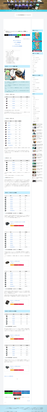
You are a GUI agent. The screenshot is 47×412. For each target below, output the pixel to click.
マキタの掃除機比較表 (26, 408)
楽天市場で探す (16, 225)
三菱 (33, 72)
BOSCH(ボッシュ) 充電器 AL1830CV (15, 335)
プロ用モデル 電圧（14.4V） (10, 52)
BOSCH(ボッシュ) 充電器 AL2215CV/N (15, 366)
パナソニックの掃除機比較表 (33, 407)
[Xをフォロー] (15, 398)
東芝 (34, 106)
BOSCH (34, 84)
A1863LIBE (11, 208)
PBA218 (14, 168)
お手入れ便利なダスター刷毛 (36, 89)
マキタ (34, 77)
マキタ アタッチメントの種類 (30, 409)
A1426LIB (13, 105)
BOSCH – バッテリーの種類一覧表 (10, 51)
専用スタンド (34, 91)
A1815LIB (9, 125)
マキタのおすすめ (36, 79)
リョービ (35, 116)
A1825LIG (13, 166)
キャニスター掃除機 (36, 118)
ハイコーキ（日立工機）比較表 (32, 408)
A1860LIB (9, 140)
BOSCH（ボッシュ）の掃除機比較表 (39, 408)
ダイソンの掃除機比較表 (9, 407)
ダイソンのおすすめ (36, 57)
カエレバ (13, 223)
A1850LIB (9, 138)
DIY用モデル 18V (9, 54)
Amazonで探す (12, 225)
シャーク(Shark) (35, 62)
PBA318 (14, 170)
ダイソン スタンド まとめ (20, 408)
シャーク (35, 101)
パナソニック (34, 67)
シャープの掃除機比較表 (27, 407)
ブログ (34, 96)
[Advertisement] (17, 24)
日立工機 (35, 109)
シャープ (34, 64)
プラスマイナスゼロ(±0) (37, 111)
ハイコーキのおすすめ (36, 82)
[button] (17, 37)
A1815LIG (13, 164)
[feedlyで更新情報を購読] (18, 398)
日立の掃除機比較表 (15, 408)
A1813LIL (13, 162)
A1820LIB (9, 127)
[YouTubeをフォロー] (16, 398)
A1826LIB (9, 129)
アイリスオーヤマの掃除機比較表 (9, 408)
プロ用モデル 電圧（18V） (10, 53)
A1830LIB (11, 201)
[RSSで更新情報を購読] (19, 398)
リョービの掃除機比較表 (24, 409)
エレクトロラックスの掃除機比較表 (15, 407)
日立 (33, 69)
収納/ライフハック (36, 121)
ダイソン (34, 55)
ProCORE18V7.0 (10, 145)
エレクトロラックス (36, 99)
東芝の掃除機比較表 (22, 407)
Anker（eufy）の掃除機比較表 (40, 407)
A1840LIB (9, 136)
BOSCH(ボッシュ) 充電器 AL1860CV (15, 261)
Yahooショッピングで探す (20, 225)
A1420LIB (13, 103)
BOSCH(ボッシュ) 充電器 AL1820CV (15, 300)
